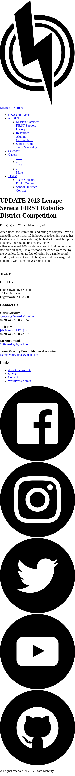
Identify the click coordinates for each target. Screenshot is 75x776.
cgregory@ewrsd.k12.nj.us (17, 316)
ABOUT (13, 118)
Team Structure (25, 179)
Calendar (13, 151)
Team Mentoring (26, 147)
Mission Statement (27, 122)
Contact (21, 190)
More (19, 172)
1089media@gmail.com (15, 344)
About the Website (19, 370)
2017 (19, 165)
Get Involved (24, 140)
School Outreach (26, 187)
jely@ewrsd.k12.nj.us (14, 330)
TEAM (12, 176)
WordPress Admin (19, 381)
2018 (19, 161)
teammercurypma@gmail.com (19, 354)
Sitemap (13, 373)
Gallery (12, 154)
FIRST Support (26, 125)
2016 (19, 169)
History (20, 129)
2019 (19, 158)
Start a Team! (24, 143)
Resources (22, 133)
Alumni (21, 136)
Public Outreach (26, 183)
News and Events (19, 114)
